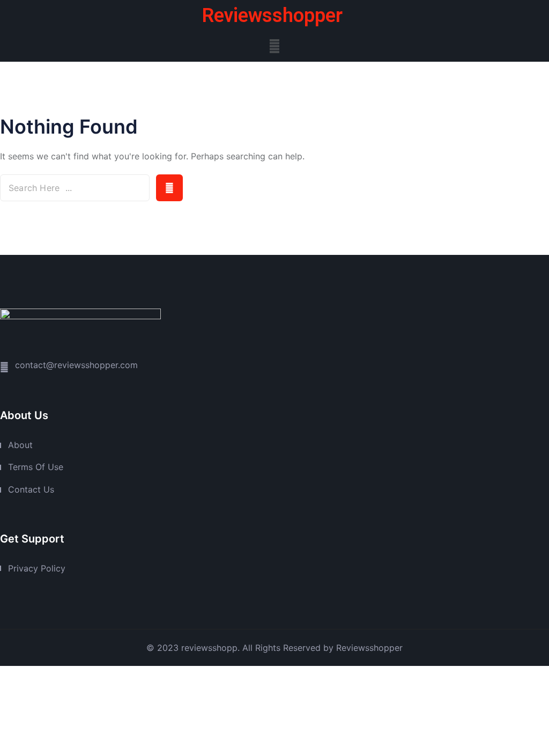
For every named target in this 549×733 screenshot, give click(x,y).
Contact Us (31, 489)
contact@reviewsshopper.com (76, 365)
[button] (274, 46)
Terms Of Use (35, 466)
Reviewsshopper (272, 15)
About (20, 444)
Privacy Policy (36, 568)
